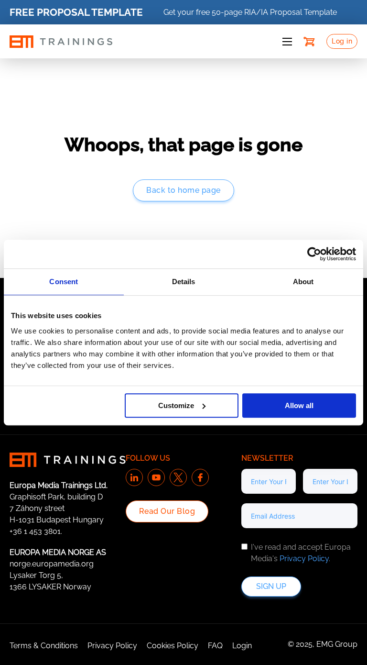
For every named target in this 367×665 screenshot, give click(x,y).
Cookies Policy (172, 645)
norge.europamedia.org (52, 563)
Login (242, 645)
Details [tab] (183, 281)
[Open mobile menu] (287, 41)
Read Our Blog (167, 511)
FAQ (215, 645)
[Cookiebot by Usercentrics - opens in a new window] (314, 254)
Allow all (299, 405)
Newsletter (267, 458)
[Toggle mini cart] (309, 41)
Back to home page (183, 190)
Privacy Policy (304, 558)
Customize (176, 405)
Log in (342, 41)
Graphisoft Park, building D (56, 496)
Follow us (148, 458)
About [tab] (303, 281)
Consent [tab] (63, 281)
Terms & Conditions (44, 645)
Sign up (271, 586)
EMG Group (336, 644)
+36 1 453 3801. (36, 531)
